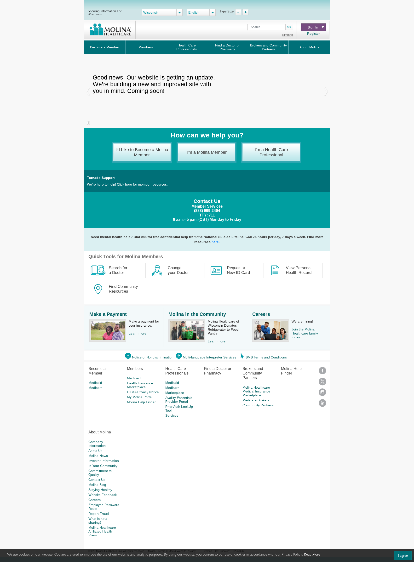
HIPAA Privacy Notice (143, 392)
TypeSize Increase (245, 12)
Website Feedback (102, 495)
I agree (403, 555)
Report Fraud (98, 514)
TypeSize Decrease (238, 12)
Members (145, 47)
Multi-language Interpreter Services (209, 357)
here (215, 242)
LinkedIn (322, 404)
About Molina (309, 47)
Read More (312, 554)
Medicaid (95, 383)
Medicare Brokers (255, 400)
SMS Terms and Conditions (266, 357)
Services (171, 415)
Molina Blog (97, 485)
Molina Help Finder (141, 402)
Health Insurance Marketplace (140, 385)
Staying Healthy (100, 490)
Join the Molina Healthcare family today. (305, 333)
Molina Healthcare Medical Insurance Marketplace (256, 391)
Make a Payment (108, 314)
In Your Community (102, 466)
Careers (261, 314)
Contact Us (96, 480)
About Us (95, 451)
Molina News (98, 456)
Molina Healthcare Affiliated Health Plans (102, 531)
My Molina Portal (139, 397)
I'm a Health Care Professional (271, 152)
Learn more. (217, 341)
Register (313, 33)
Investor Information (103, 461)
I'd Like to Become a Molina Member (141, 152)
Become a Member (104, 47)
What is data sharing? (97, 520)
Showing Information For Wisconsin (104, 12)
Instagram (322, 393)
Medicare (95, 388)
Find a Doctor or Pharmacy (227, 47)
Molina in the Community (197, 314)
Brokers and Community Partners (268, 47)
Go (289, 26)
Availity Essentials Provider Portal (178, 399)
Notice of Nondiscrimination (152, 357)
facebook (322, 372)
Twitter (322, 383)
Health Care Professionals (186, 47)
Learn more (137, 333)
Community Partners (258, 405)
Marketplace (174, 393)
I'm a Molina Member (207, 152)
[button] (88, 91)
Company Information (97, 444)
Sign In (313, 27)
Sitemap (287, 35)
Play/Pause (87, 123)
